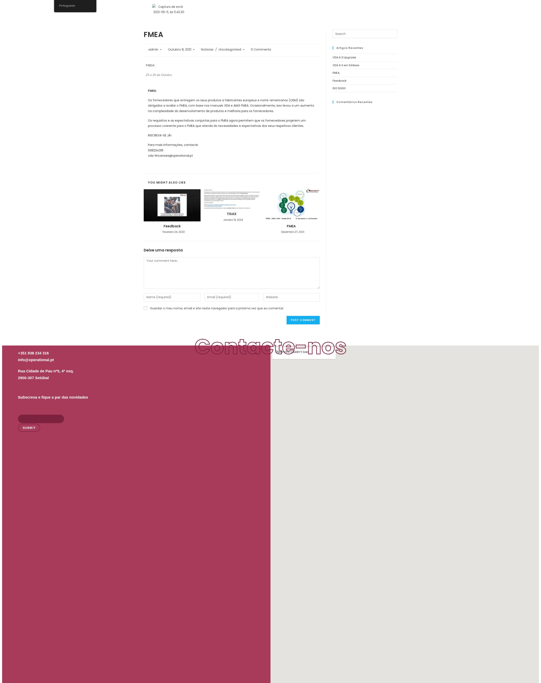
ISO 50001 (339, 88)
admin (153, 49)
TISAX (231, 214)
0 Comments (261, 49)
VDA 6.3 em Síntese (346, 65)
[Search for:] (365, 34)
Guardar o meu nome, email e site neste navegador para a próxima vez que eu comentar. (217, 308)
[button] (383, 8)
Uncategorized (230, 49)
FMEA (291, 226)
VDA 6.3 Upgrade (344, 57)
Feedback (172, 226)
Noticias (207, 49)
